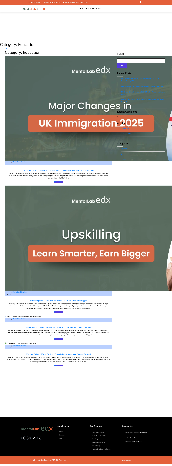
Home (82, 8)
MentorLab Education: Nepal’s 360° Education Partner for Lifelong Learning (58, 327)
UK (26, 49)
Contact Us (96, 8)
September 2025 (126, 134)
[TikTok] (140, 2)
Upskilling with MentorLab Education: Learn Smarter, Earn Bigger (58, 301)
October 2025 (125, 128)
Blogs (88, 8)
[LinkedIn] (144, 2)
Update (31, 49)
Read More (57, 182)
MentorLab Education (7, 49)
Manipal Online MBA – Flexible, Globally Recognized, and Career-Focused (58, 354)
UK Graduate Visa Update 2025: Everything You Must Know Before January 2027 (58, 171)
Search (121, 54)
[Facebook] (131, 2)
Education (20, 49)
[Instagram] (136, 2)
